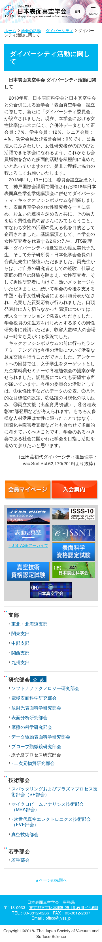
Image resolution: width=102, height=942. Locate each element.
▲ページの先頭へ (51, 880)
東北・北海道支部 (29, 623)
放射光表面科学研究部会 (36, 707)
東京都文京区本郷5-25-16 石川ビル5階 (63, 907)
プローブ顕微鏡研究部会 (36, 746)
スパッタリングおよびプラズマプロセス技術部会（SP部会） (54, 791)
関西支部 (20, 652)
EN (77, 11)
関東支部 (20, 633)
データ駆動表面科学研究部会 (40, 736)
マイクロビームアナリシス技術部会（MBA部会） (47, 807)
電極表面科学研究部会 (34, 698)
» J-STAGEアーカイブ (28, 545)
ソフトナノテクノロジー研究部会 (45, 688)
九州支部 (20, 662)
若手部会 (20, 860)
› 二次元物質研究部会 (33, 763)
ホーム (10, 30)
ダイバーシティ (59, 30)
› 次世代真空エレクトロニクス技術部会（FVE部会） (51, 822)
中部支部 (20, 643)
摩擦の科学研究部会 (31, 727)
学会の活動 (31, 30)
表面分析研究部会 (29, 717)
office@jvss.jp (58, 918)
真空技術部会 (25, 834)
